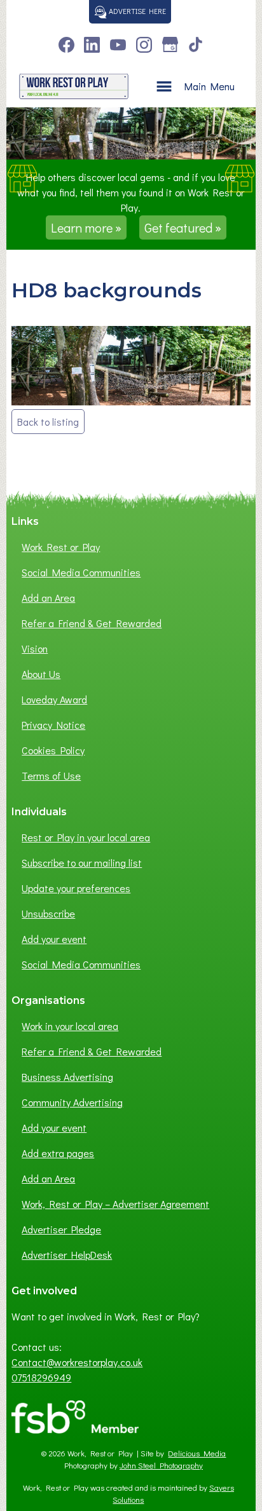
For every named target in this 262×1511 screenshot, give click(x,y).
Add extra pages (58, 1153)
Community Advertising (72, 1102)
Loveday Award (54, 699)
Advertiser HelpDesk (67, 1254)
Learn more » (86, 227)
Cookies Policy (53, 750)
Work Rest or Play (61, 546)
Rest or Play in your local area (86, 837)
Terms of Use (51, 775)
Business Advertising (67, 1076)
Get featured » (182, 227)
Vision (35, 648)
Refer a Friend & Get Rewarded (92, 623)
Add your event (54, 938)
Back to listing (48, 421)
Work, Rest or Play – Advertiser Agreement (115, 1203)
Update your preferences (76, 888)
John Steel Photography (161, 1465)
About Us (41, 674)
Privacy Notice (53, 724)
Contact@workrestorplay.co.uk (76, 1362)
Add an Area (48, 597)
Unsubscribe (48, 913)
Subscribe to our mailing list (82, 862)
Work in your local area (70, 1026)
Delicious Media (197, 1453)
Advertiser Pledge (61, 1229)
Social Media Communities (81, 572)
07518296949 (41, 1377)
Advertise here (136, 11)
